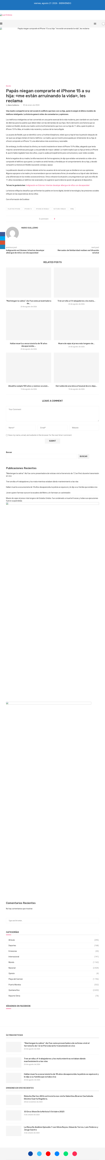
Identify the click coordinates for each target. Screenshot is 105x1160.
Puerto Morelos (54, 985)
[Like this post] (56, 219)
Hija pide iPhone (14, 209)
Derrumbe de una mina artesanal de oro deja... (76, 386)
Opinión (54, 973)
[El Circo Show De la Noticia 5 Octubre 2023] (13, 1115)
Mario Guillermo (13, 105)
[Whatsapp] (57, 7)
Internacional (54, 957)
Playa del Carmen (54, 979)
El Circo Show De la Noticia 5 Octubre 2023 (44, 1111)
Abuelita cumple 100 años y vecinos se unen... (28, 386)
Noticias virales (60, 209)
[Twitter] (47, 7)
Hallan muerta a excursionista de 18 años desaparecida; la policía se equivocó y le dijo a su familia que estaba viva (51, 487)
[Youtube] (50, 7)
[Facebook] (44, 7)
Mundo (54, 962)
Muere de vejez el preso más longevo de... (76, 343)
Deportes (54, 945)
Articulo (54, 940)
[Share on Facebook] (59, 219)
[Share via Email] (66, 219)
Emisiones (54, 951)
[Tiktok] (61, 7)
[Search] (99, 23)
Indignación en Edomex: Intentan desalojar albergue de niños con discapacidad (57, 185)
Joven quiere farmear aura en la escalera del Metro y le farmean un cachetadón (38, 493)
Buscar (9, 452)
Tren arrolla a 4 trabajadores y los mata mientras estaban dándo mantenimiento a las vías (42, 482)
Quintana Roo (54, 990)
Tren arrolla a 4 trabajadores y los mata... (76, 301)
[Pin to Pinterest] (64, 219)
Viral (72, 209)
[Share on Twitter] (61, 219)
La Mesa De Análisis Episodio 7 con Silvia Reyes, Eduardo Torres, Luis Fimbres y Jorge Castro (61, 1128)
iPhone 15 (28, 209)
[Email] (54, 7)
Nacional (54, 968)
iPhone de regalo (42, 209)
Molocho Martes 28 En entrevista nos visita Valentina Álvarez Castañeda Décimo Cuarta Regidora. (58, 1097)
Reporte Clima (54, 996)
